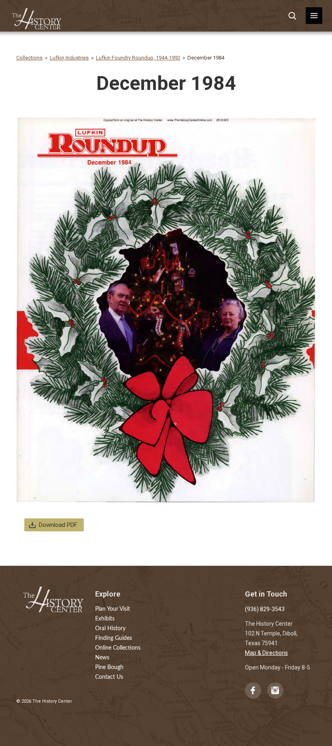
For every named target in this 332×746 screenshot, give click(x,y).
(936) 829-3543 (265, 609)
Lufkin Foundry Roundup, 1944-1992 (138, 58)
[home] (37, 16)
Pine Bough (109, 667)
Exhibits (105, 619)
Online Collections (117, 648)
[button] (314, 15)
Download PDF (58, 525)
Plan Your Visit (112, 609)
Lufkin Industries (69, 58)
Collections (29, 58)
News (102, 658)
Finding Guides (113, 638)
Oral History (110, 628)
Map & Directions (266, 653)
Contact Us (109, 677)
